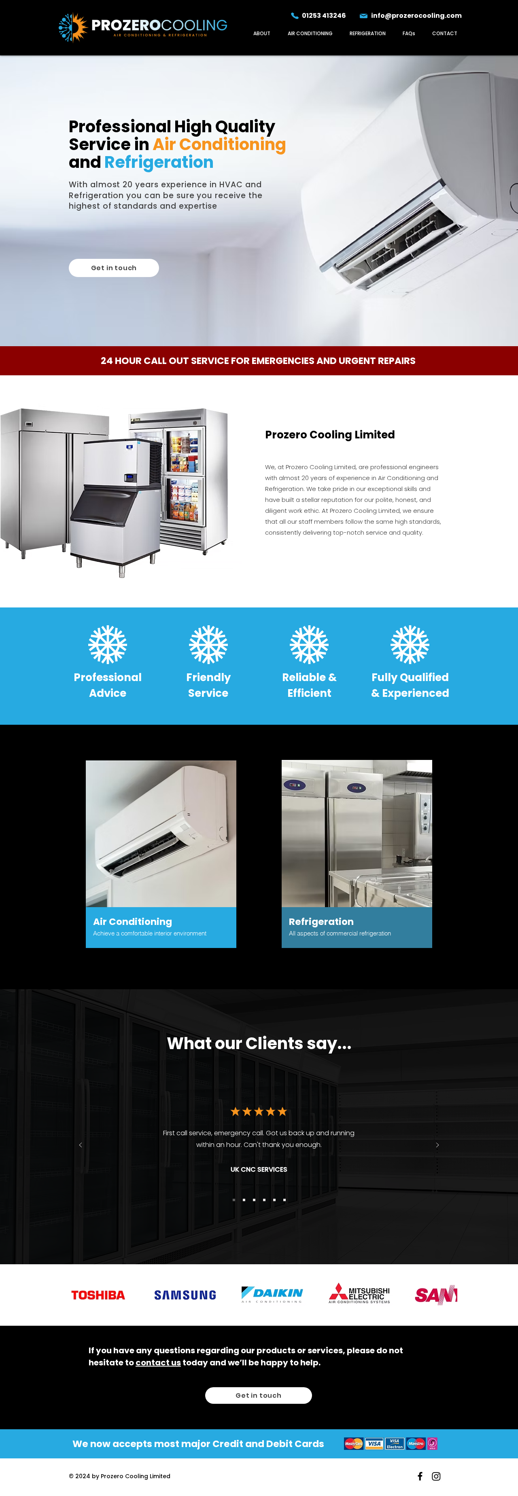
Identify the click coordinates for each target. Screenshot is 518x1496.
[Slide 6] (284, 1200)
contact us (158, 1362)
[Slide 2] (244, 1200)
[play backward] (71, 1295)
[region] (161, 857)
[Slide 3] (254, 1200)
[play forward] (447, 1295)
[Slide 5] (274, 1200)
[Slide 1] (234, 1200)
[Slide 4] (264, 1200)
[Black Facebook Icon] (420, 1476)
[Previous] (80, 1145)
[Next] (437, 1145)
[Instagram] (436, 1476)
